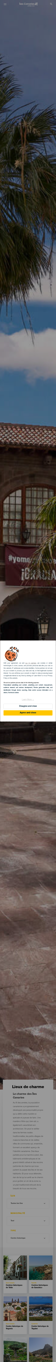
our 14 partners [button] (30, 663)
